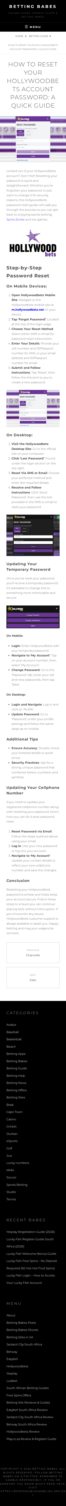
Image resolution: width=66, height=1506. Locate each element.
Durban (12, 1134)
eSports (12, 1141)
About (10, 1315)
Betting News (16, 1083)
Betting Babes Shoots (22, 1330)
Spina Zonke (15, 219)
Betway (11, 1352)
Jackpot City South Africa (24, 1344)
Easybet (12, 1359)
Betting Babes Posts (21, 1322)
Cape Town (14, 1112)
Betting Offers (16, 1090)
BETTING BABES (45, 1468)
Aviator (11, 1025)
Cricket (11, 1126)
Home (19, 36)
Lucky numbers (17, 1163)
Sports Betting (16, 1185)
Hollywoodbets (17, 1366)
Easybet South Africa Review (27, 1410)
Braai (10, 1105)
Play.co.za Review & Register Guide (31, 1439)
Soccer (11, 1177)
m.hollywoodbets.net (28, 309)
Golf (9, 1148)
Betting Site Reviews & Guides (28, 1402)
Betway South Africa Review (26, 1424)
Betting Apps (16, 1054)
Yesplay (11, 1373)
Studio (11, 1192)
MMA (10, 1170)
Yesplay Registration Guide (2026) (30, 1232)
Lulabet (11, 1381)
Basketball (13, 1039)
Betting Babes (33, 6)
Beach (11, 1046)
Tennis (11, 1199)
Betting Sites (15, 1097)
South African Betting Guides (27, 1388)
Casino (11, 1119)
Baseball (12, 1032)
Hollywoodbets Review (23, 1431)
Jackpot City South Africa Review (29, 1417)
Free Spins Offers (18, 1395)
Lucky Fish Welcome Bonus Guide (31, 1253)
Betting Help (15, 1075)
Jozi (9, 1155)
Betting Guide (38, 36)
